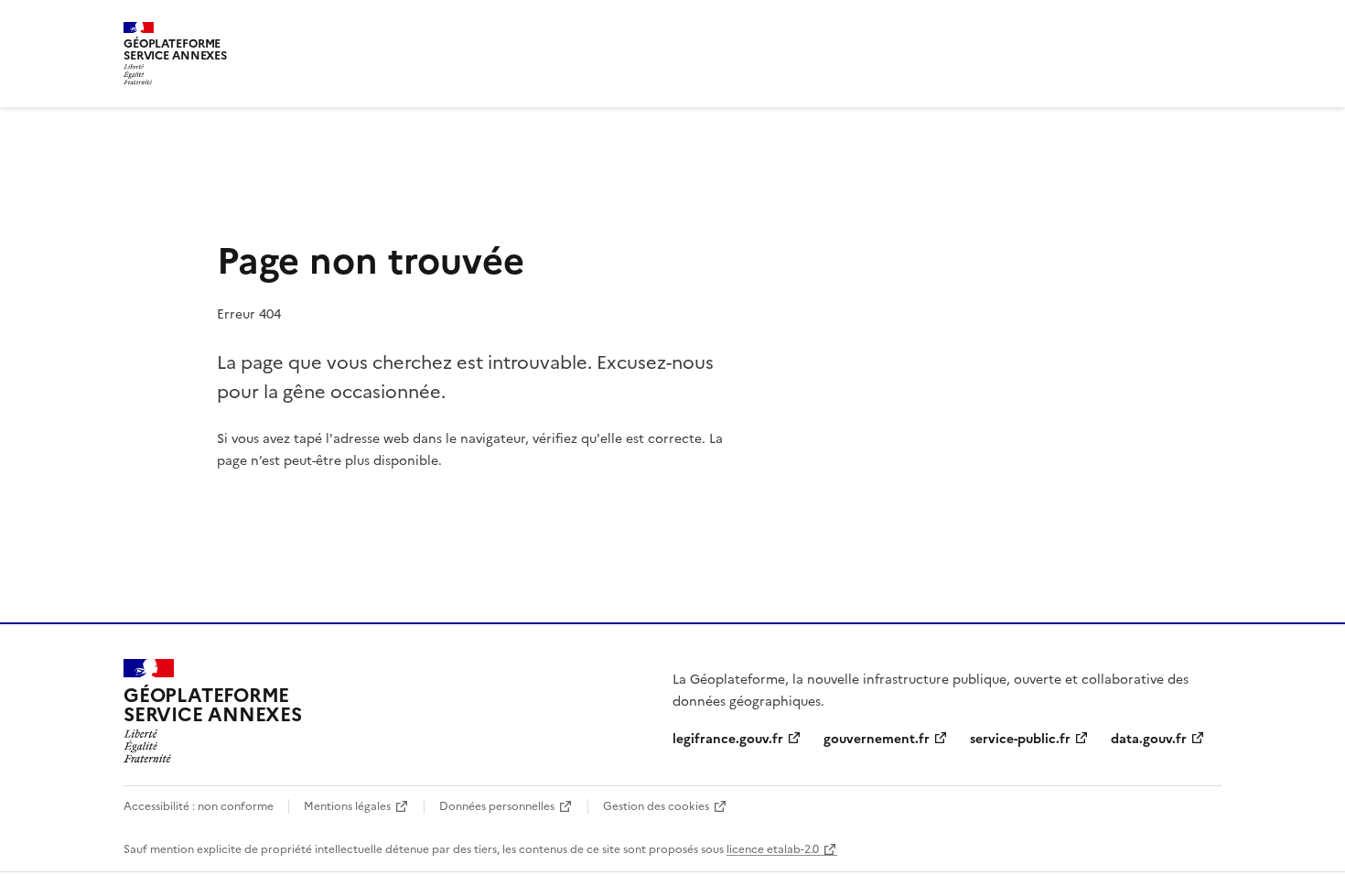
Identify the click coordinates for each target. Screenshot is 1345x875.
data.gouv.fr (1149, 738)
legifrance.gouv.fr (727, 738)
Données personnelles (496, 805)
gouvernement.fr (876, 738)
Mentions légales (347, 805)
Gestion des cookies (656, 805)
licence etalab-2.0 (772, 848)
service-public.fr (1020, 738)
